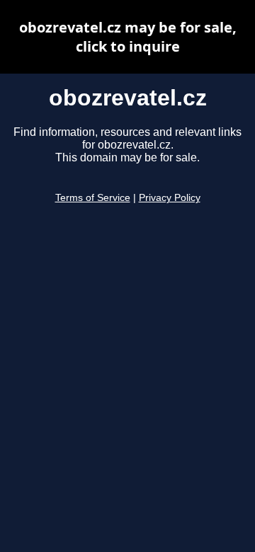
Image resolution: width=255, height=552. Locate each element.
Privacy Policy (169, 197)
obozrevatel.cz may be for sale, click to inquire (128, 37)
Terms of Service (92, 197)
